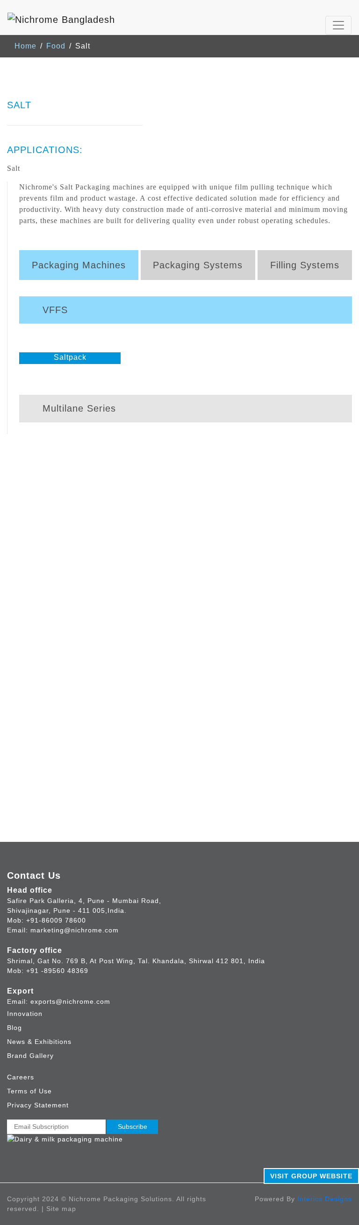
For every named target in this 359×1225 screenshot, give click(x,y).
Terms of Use (29, 1091)
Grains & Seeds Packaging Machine (73, 592)
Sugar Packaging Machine (55, 648)
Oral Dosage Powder (269, 648)
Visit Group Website (311, 1176)
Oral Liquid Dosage (266, 604)
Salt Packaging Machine (51, 671)
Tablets (244, 570)
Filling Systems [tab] (304, 265)
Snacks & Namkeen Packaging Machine (80, 570)
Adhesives (44, 781)
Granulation (252, 592)
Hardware (43, 815)
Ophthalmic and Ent (267, 615)
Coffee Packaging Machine (56, 637)
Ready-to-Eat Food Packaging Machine (79, 581)
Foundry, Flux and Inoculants (78, 859)
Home (25, 46)
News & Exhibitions (39, 1041)
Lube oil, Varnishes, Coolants (79, 792)
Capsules (248, 581)
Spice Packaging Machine (54, 626)
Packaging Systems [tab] (198, 265)
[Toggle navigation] (338, 25)
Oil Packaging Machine (49, 660)
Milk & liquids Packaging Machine (69, 604)
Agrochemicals (52, 759)
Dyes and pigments (60, 848)
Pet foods (42, 826)
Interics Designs (324, 1199)
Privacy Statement (38, 1105)
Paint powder (49, 803)
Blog (14, 1027)
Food (55, 46)
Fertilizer (41, 770)
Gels (239, 637)
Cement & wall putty (62, 837)
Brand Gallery (30, 1055)
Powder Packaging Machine (58, 615)
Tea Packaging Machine (51, 682)
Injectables (251, 626)
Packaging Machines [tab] (79, 265)
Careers (20, 1077)
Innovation (25, 1013)
